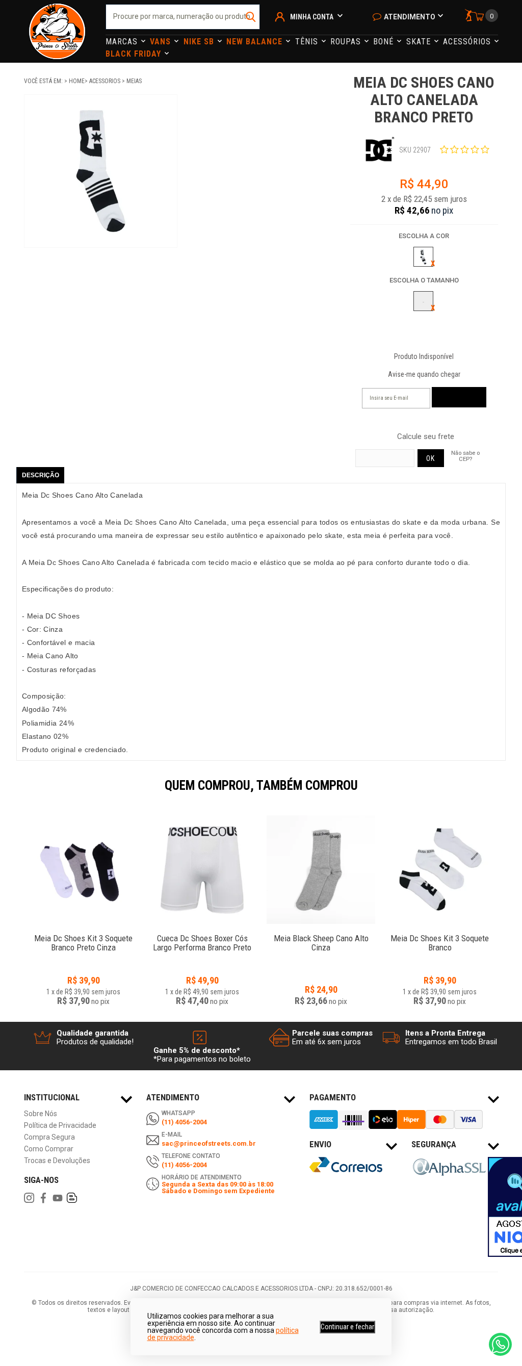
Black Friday (135, 54)
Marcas (123, 41)
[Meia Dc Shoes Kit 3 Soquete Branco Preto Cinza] (83, 869)
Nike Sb (200, 41)
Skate (419, 41)
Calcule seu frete (425, 437)
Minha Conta (311, 17)
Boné (384, 41)
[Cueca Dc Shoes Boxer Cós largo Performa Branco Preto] (202, 869)
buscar (251, 17)
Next (503, 792)
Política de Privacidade (60, 1125)
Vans (161, 41)
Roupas (346, 41)
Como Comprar (48, 1149)
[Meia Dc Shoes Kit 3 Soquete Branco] (439, 869)
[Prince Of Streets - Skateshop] (57, 31)
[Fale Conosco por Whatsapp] (500, 1344)
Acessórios (468, 41)
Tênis (308, 41)
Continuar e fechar (347, 1327)
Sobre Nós (40, 1114)
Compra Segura (49, 1137)
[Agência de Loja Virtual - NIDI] (98, 1336)
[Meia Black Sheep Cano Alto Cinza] (321, 869)
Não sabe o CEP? (465, 456)
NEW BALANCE (255, 41)
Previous (19, 792)
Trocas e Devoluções (57, 1161)
